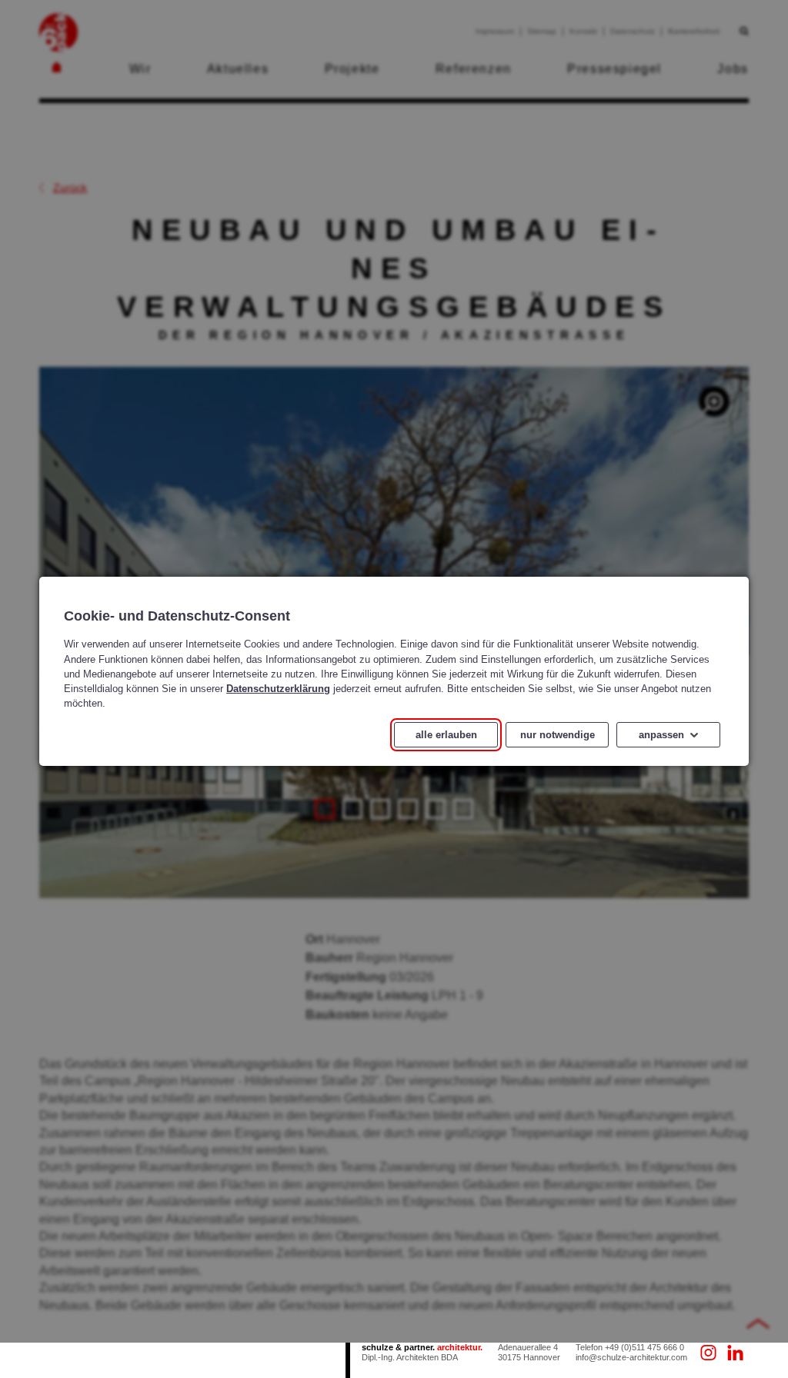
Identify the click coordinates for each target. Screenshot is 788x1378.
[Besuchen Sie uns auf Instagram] (708, 1354)
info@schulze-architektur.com (631, 1357)
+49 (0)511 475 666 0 (644, 1347)
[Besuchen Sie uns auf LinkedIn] (735, 1354)
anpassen (661, 735)
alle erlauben (446, 735)
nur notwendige (557, 735)
